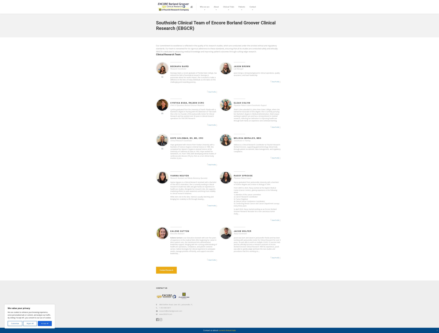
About (216, 7)
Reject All (30, 323)
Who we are (204, 7)
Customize (15, 323)
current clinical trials (227, 330)
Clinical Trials (228, 7)
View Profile (212, 92)
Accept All (44, 323)
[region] (30, 316)
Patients (241, 7)
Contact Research (166, 270)
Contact (252, 7)
